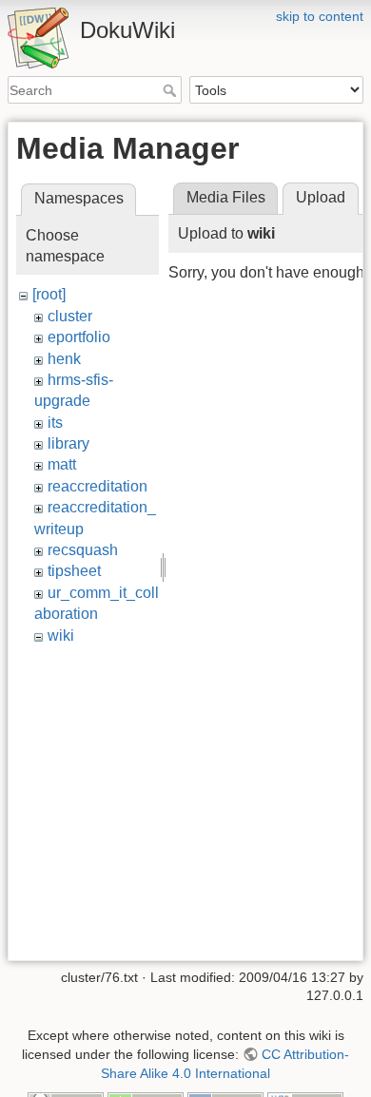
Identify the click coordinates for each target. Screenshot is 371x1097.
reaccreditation (97, 486)
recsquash (83, 550)
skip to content (319, 16)
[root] (49, 294)
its (55, 422)
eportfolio (79, 337)
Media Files (225, 197)
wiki (61, 635)
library (68, 443)
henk (64, 359)
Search (172, 90)
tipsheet (74, 571)
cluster (70, 316)
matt (62, 464)
